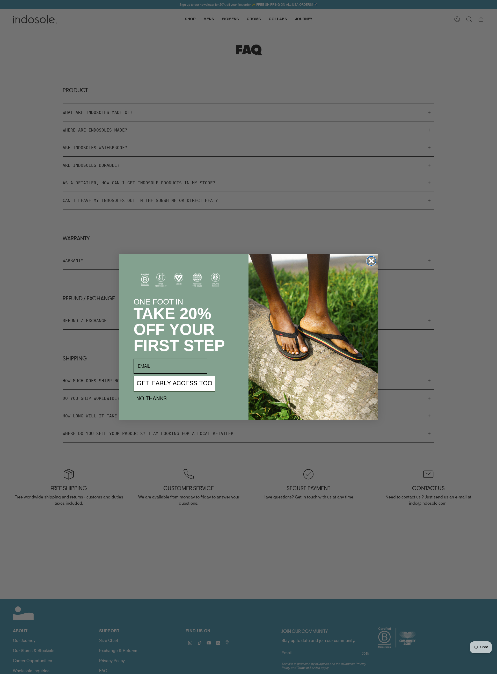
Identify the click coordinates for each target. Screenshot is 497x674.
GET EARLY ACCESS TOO (174, 384)
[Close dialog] (371, 260)
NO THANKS (151, 399)
